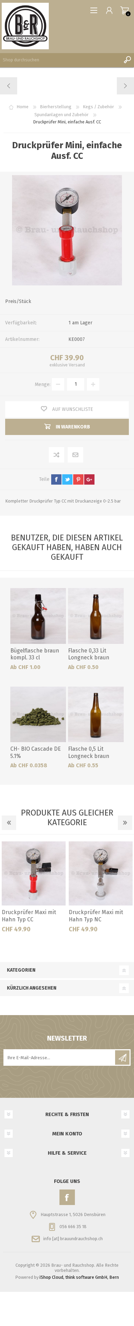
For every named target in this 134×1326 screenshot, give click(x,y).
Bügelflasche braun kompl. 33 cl (34, 654)
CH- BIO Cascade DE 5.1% (35, 752)
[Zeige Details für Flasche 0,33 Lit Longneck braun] (96, 616)
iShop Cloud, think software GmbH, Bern (79, 1277)
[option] (33, 889)
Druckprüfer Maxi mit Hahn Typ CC (29, 916)
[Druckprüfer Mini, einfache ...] (125, 85)
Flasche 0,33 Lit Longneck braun (88, 654)
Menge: (43, 384)
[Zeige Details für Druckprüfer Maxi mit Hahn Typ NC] (101, 873)
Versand (77, 364)
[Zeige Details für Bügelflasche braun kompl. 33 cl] (38, 616)
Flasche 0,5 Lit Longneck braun (88, 752)
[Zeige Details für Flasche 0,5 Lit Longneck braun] (96, 714)
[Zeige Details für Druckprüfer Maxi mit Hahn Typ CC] (34, 873)
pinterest (78, 479)
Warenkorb (124, 10)
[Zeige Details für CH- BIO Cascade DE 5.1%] (38, 714)
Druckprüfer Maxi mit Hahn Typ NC (96, 916)
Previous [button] (9, 823)
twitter (67, 479)
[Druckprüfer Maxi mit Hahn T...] (9, 85)
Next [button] (125, 823)
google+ (89, 479)
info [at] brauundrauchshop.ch (73, 1238)
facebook (56, 479)
